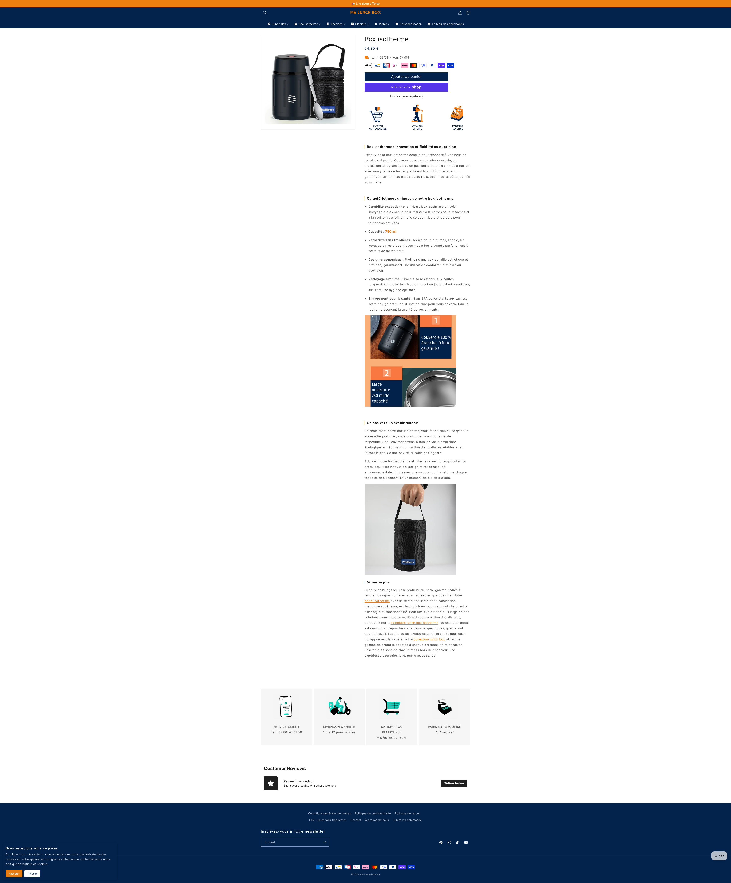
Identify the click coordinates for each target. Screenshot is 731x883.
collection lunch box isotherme (414, 623)
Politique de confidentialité (373, 813)
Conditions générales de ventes (329, 813)
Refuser (32, 873)
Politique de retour (407, 813)
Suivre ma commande (407, 820)
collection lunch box (429, 639)
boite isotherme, (377, 601)
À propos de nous (377, 820)
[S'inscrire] (325, 842)
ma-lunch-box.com (370, 874)
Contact (355, 820)
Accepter (14, 873)
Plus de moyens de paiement (406, 96)
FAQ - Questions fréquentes (328, 820)
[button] (265, 13)
